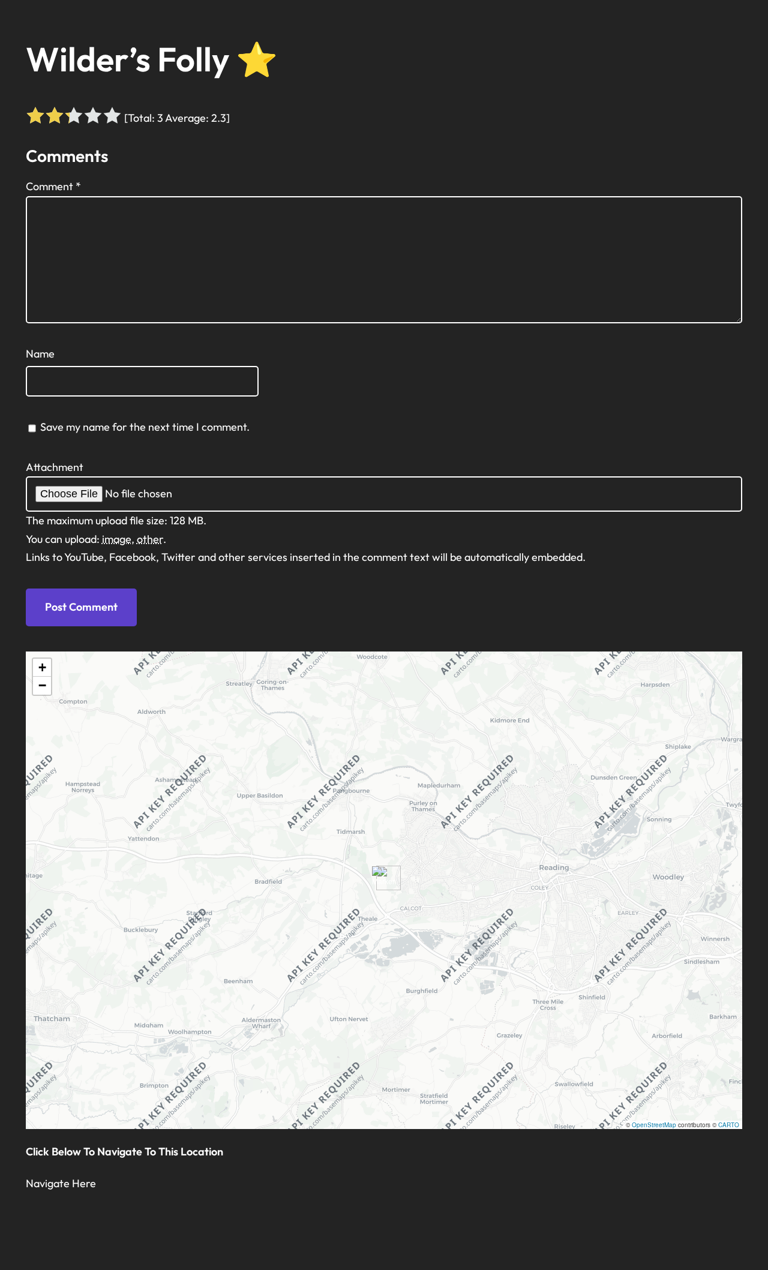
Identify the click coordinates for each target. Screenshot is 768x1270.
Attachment (54, 467)
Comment (53, 186)
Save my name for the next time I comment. (145, 427)
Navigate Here (61, 1183)
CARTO (728, 1125)
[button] (384, 878)
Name (40, 354)
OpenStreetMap (654, 1125)
